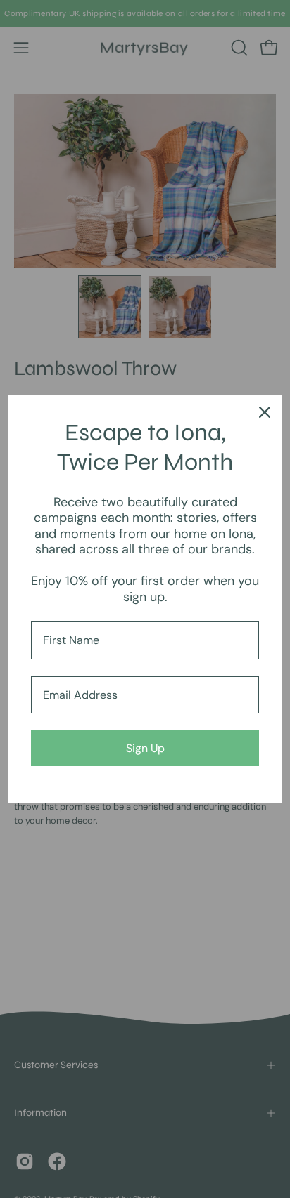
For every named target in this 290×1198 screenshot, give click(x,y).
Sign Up (145, 748)
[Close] (265, 412)
